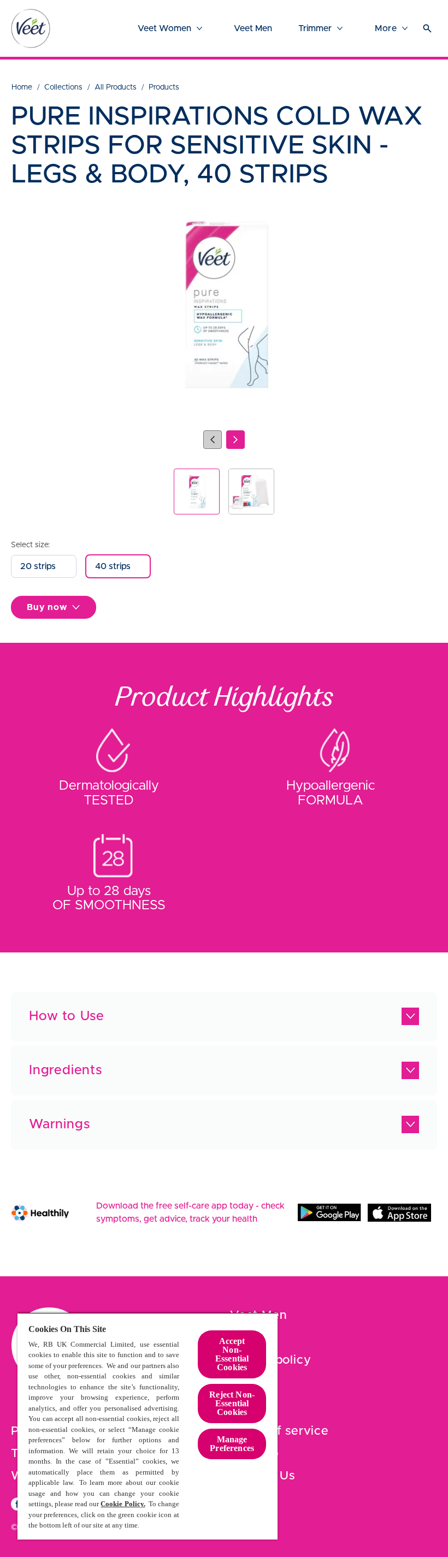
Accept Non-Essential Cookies (232, 1354)
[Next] (235, 439)
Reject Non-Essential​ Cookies (232, 1403)
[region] (147, 1426)
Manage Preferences (232, 1444)
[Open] (427, 28)
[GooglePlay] (329, 1212)
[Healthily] (40, 1212)
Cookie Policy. (123, 1504)
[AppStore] (399, 1212)
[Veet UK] (30, 28)
